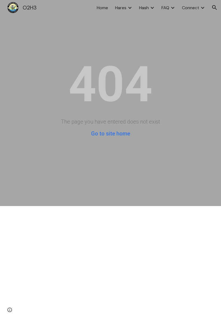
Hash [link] (144, 8)
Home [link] (102, 8)
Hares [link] (120, 8)
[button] (214, 7)
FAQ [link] (165, 8)
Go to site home (110, 133)
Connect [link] (190, 8)
